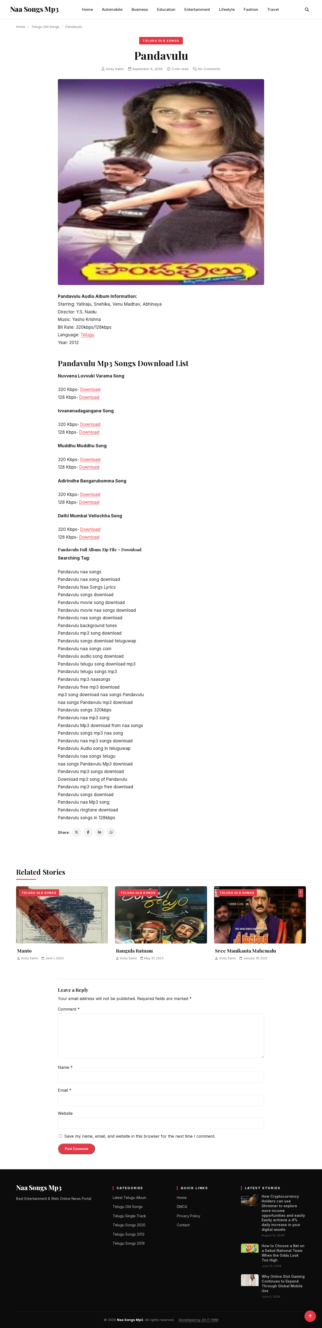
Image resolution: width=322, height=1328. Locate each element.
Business (140, 9)
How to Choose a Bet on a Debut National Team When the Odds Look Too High (283, 1253)
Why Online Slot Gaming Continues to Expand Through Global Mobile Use (283, 1283)
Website (65, 1113)
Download (90, 389)
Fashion (251, 9)
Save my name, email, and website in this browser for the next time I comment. (139, 1136)
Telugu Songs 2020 (129, 1225)
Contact (183, 1225)
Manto (24, 950)
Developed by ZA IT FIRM (198, 1320)
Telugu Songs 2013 (128, 1234)
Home (87, 9)
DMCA (182, 1206)
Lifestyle (227, 9)
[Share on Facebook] (88, 832)
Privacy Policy (188, 1216)
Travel (273, 9)
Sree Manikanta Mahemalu (245, 950)
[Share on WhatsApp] (111, 832)
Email (64, 1090)
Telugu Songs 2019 (129, 1243)
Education (166, 9)
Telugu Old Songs (45, 27)
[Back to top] (310, 1316)
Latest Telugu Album (129, 1197)
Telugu (87, 334)
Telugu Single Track (129, 1216)
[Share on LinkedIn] (99, 832)
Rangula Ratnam (134, 950)
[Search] (307, 10)
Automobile (112, 9)
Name (65, 1067)
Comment (69, 1009)
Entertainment (197, 9)
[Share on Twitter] (76, 832)
